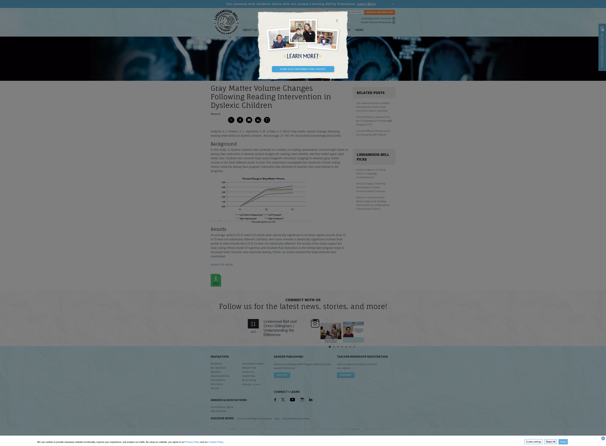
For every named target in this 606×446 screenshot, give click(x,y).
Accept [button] (563, 441)
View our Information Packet (303, 68)
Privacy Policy (192, 441)
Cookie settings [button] (533, 441)
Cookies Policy (215, 441)
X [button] (603, 438)
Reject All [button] (550, 441)
